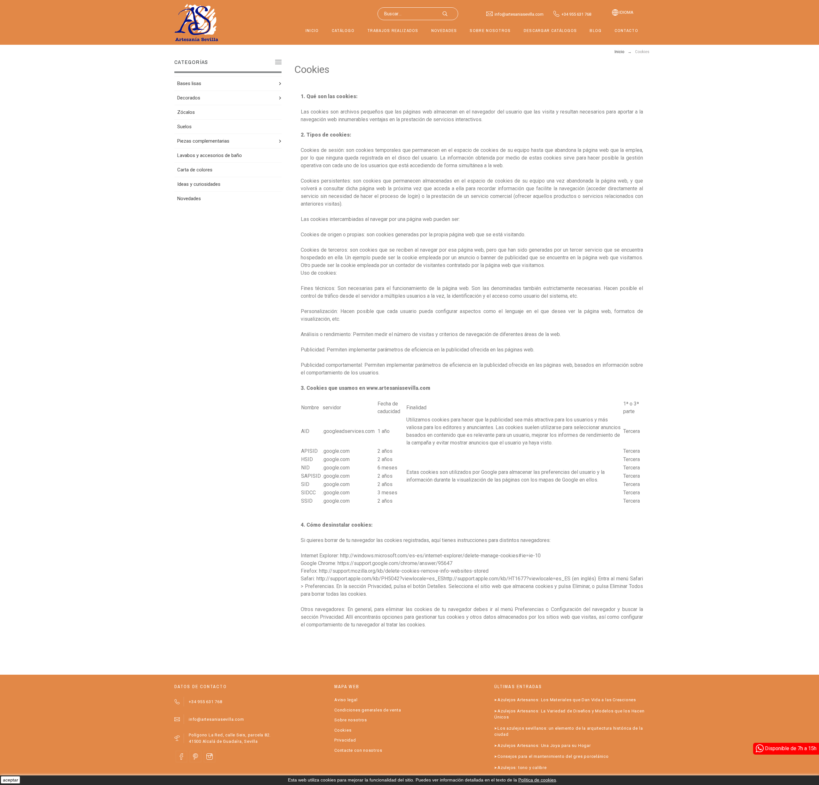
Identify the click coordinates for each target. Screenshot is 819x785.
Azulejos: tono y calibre (522, 767)
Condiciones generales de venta (367, 710)
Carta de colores (194, 170)
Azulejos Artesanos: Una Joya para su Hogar (544, 745)
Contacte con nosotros (358, 750)
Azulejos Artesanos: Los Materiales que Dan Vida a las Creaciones (566, 699)
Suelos (184, 127)
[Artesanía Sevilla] (196, 22)
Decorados (188, 98)
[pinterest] (195, 756)
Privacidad (345, 740)
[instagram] (209, 756)
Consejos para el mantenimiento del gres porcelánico (553, 756)
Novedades (189, 198)
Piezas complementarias (203, 141)
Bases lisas (189, 83)
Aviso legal (346, 699)
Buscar (450, 13)
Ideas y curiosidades (198, 184)
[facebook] (181, 756)
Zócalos (186, 112)
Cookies (342, 730)
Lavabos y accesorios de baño (209, 155)
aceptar (10, 779)
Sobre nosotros (350, 720)
